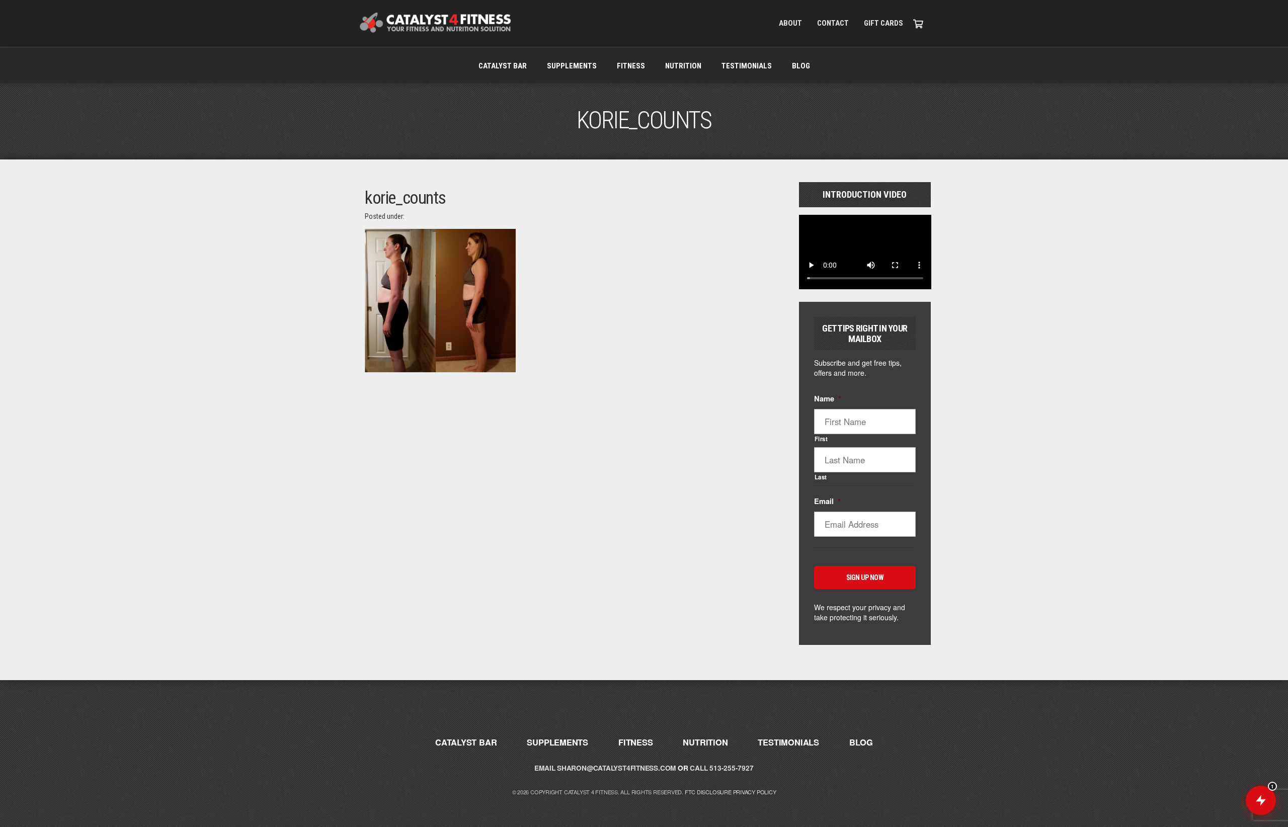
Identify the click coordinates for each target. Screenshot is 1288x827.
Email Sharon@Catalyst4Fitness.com (605, 768)
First (821, 439)
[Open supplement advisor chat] (1261, 800)
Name (827, 398)
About (790, 23)
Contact (833, 23)
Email (827, 501)
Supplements (572, 65)
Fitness (631, 65)
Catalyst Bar (502, 65)
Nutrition (683, 65)
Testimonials (746, 65)
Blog (801, 65)
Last (821, 477)
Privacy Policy (754, 792)
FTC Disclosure (708, 792)
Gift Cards (883, 23)
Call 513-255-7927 (721, 768)
